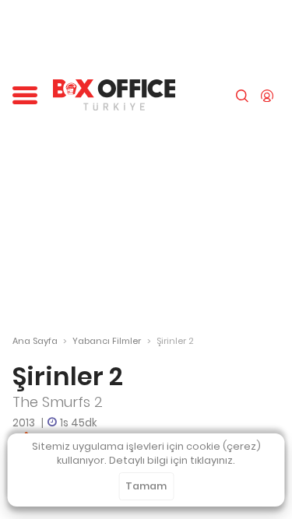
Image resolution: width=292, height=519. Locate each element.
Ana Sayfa (35, 341)
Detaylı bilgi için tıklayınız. (172, 460)
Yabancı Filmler (106, 341)
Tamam (146, 486)
